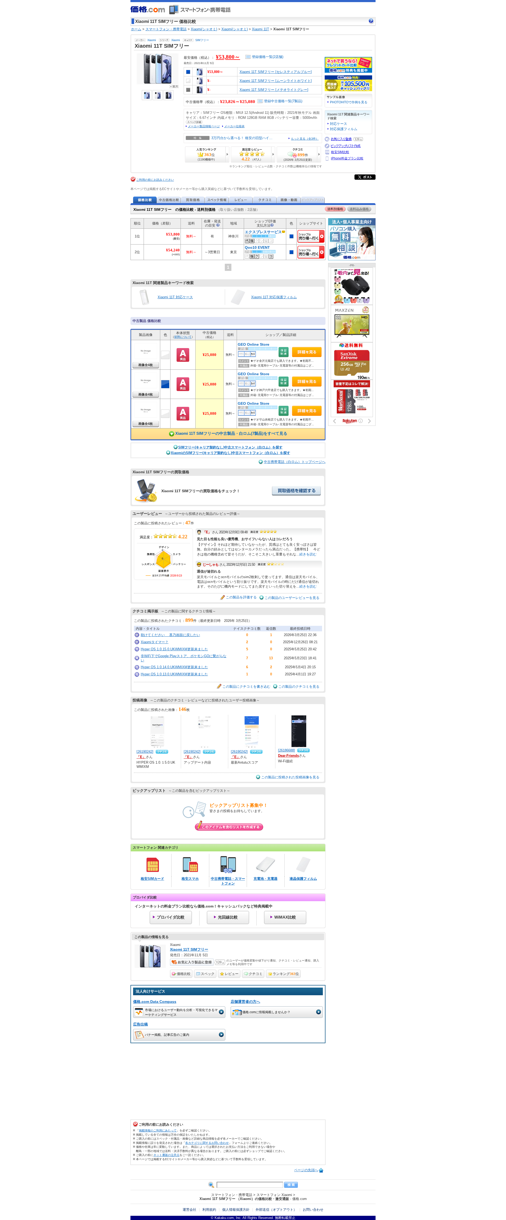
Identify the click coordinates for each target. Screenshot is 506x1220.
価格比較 (184, 974)
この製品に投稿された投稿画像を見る (290, 777)
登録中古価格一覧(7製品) (283, 101)
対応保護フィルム (343, 129)
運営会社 (189, 1210)
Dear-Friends (288, 756)
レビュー (232, 974)
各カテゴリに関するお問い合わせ (207, 1142)
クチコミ (255, 974)
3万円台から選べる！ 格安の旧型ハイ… (242, 138)
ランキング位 (286, 974)
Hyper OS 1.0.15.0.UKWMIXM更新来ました (174, 649)
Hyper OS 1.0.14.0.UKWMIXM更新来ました (174, 667)
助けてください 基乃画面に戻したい (170, 635)
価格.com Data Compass (154, 1001)
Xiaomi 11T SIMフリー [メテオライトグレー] (274, 90)
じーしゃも (210, 565)
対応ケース (338, 124)
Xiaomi (151, 40)
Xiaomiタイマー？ (154, 642)
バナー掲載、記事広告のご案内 (167, 1034)
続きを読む (308, 554)
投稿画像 (140, 700)
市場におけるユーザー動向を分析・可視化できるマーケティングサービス (181, 1012)
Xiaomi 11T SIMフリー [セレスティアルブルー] (276, 72)
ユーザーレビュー (147, 513)
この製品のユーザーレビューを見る (292, 598)
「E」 (207, 532)
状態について (183, 336)
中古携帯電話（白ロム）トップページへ (294, 462)
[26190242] (145, 752)
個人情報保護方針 (236, 1210)
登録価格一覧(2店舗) (267, 57)
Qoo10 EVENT (257, 248)
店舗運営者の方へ (245, 1001)
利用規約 (209, 1210)
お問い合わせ (313, 1210)
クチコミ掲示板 (145, 611)
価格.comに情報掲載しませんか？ (266, 1012)
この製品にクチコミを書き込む (246, 687)
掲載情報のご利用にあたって (158, 1130)
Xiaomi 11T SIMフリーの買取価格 (161, 472)
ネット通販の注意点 (166, 1154)
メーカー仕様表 (234, 126)
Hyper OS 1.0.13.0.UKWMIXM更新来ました (174, 674)
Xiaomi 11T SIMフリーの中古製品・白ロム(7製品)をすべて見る (231, 433)
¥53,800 (173, 234)
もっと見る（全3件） (305, 138)
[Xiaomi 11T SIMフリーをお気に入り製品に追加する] (192, 962)
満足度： (163, 536)
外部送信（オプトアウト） (276, 1210)
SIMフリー (202, 40)
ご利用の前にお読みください (155, 179)
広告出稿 (140, 1024)
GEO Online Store (253, 345)
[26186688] (286, 750)
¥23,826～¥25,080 (237, 101)
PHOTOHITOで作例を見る (348, 102)
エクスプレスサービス (263, 232)
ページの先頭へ (306, 1170)
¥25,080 (209, 355)
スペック (208, 974)
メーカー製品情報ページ (204, 126)
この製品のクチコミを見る (298, 687)
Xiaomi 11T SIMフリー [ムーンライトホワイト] (276, 81)
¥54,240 (173, 250)
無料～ (230, 355)
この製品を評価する (241, 597)
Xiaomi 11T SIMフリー (189, 949)
